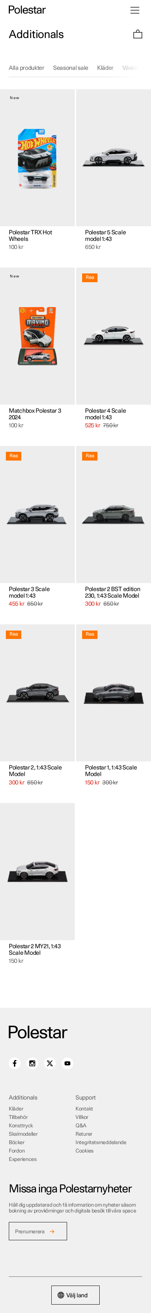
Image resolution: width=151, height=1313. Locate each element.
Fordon (17, 1151)
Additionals (36, 34)
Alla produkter (26, 68)
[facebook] (15, 1063)
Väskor (130, 68)
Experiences (23, 1159)
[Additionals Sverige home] (27, 10)
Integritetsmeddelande (101, 1142)
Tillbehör (18, 1117)
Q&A (81, 1125)
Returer (84, 1134)
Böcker (16, 1142)
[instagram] (32, 1063)
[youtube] (67, 1063)
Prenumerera (30, 1231)
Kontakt (84, 1109)
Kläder (105, 68)
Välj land (76, 1295)
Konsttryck (21, 1125)
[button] (137, 35)
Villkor (82, 1117)
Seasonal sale (70, 68)
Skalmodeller (23, 1134)
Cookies (84, 1151)
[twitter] (50, 1063)
